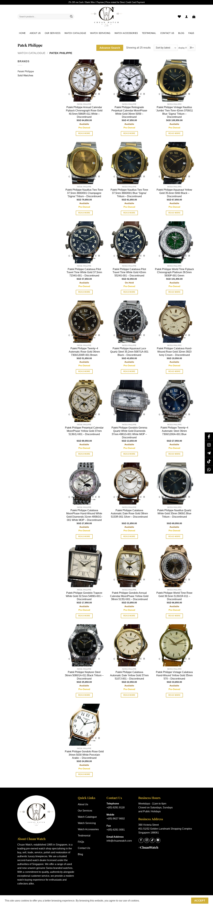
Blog (181, 33)
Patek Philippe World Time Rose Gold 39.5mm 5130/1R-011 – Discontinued (174, 596)
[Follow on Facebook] (141, 840)
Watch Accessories (126, 33)
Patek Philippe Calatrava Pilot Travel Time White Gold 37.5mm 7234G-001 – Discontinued (84, 272)
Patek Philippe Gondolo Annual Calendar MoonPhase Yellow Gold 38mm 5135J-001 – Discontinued (129, 596)
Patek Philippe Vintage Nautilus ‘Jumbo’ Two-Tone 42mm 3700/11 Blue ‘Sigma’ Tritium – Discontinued (174, 112)
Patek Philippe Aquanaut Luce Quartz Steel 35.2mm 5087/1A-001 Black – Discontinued (129, 351)
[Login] (186, 16)
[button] (193, 16)
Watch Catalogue (75, 33)
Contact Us (167, 33)
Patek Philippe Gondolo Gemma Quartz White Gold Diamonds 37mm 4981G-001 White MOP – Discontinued (129, 432)
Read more (84, 133)
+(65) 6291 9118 (115, 807)
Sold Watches (25, 75)
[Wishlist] (179, 16)
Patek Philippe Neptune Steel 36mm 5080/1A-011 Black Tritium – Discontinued (84, 675)
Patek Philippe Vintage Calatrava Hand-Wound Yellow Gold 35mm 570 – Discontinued (174, 675)
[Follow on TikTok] (152, 840)
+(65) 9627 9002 (115, 818)
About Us (35, 33)
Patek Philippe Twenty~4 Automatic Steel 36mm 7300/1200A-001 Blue (174, 431)
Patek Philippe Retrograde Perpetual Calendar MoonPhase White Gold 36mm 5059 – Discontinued (129, 112)
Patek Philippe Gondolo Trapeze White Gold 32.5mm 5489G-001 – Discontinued (84, 596)
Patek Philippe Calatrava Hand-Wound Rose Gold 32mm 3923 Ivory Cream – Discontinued (174, 351)
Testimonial (149, 33)
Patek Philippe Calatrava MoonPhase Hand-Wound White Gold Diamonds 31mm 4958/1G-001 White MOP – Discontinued (84, 515)
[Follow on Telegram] (158, 840)
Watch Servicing (100, 33)
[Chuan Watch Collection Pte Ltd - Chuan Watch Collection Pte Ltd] (106, 16)
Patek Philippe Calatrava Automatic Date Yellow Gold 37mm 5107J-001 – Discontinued (129, 675)
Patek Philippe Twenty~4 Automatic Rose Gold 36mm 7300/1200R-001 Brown (84, 351)
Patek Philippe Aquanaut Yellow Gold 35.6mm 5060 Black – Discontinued (174, 193)
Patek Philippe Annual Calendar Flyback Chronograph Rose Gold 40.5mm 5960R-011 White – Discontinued (84, 112)
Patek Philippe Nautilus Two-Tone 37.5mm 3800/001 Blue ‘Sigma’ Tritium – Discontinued (129, 193)
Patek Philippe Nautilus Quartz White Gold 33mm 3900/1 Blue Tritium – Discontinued (174, 513)
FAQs (191, 33)
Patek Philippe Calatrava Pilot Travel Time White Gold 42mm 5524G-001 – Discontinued (129, 272)
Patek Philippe (26, 71)
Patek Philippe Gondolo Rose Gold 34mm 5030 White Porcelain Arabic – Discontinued (84, 754)
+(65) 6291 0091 (115, 829)
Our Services (52, 33)
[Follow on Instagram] (146, 840)
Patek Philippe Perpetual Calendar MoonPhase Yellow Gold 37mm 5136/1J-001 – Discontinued (84, 431)
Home (22, 33)
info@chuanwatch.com (119, 840)
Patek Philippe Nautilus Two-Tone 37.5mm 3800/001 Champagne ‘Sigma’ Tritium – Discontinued (84, 193)
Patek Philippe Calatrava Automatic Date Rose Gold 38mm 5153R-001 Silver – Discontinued (129, 513)
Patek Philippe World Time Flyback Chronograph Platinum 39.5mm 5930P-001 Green (174, 272)
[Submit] (71, 16)
